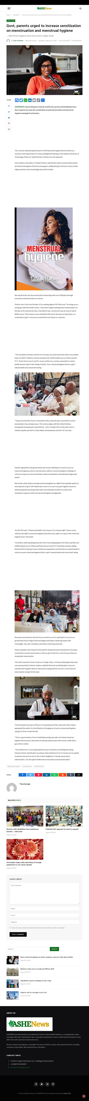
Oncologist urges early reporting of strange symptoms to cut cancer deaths (24, 863)
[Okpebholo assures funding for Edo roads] (13, 984)
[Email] (9, 129)
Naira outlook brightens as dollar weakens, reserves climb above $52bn (47, 957)
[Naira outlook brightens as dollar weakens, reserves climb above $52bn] (13, 960)
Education (10, 20)
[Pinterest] (9, 123)
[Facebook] (9, 106)
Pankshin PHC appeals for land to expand (62, 829)
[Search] (80, 8)
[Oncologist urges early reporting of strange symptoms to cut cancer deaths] (25, 849)
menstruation (27, 766)
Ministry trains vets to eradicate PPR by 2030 (37, 969)
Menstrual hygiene (14, 766)
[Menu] (9, 8)
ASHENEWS (19, 107)
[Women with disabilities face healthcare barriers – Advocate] (25, 816)
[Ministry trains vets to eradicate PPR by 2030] (13, 972)
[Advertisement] (50, 133)
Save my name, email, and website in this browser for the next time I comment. (38, 928)
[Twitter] (9, 111)
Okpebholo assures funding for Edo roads (36, 981)
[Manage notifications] (84, 1096)
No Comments (65, 41)
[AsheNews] (44, 8)
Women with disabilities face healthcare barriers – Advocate (23, 830)
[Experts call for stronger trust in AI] (13, 995)
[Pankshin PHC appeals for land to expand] (64, 816)
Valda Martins (39, 766)
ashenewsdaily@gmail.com (20, 1067)
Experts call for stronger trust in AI (34, 993)
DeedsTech (67, 1093)
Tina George (18, 41)
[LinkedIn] (9, 117)
